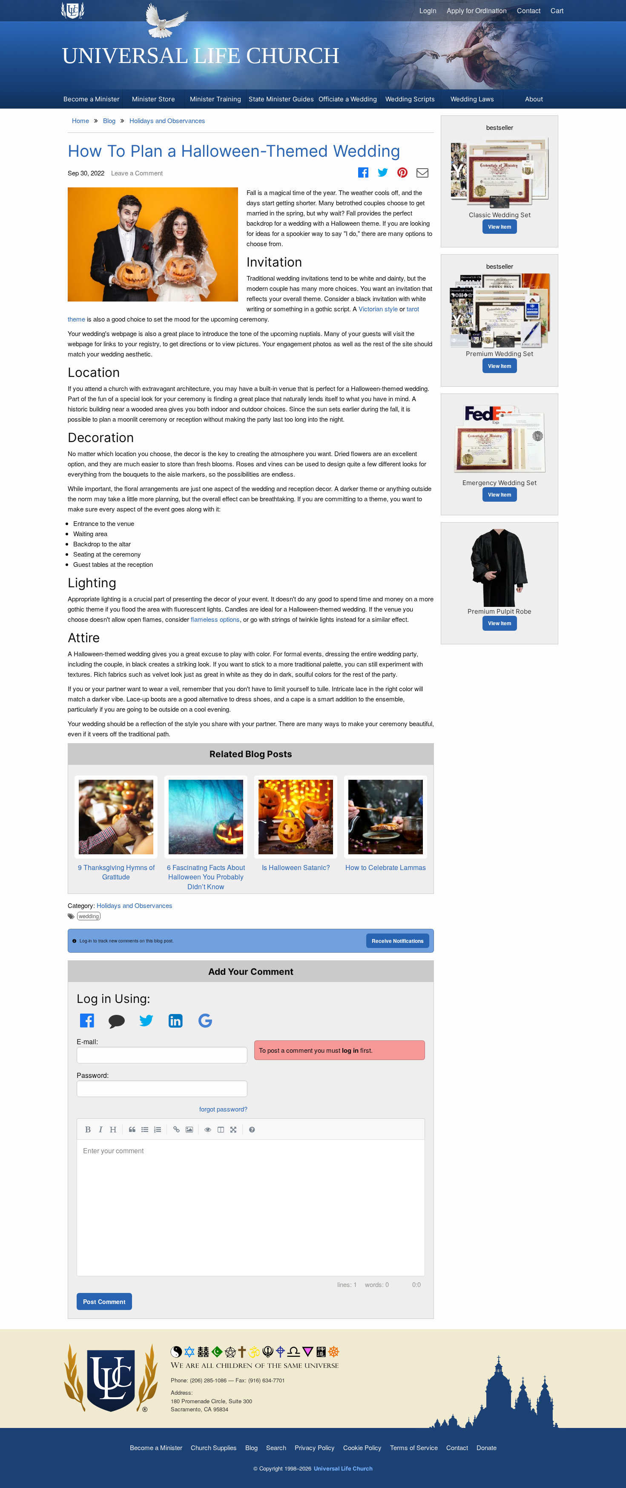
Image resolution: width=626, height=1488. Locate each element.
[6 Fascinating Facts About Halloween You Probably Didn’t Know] (205, 817)
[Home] (73, 10)
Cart (557, 10)
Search (276, 1447)
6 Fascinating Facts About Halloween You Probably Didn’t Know (206, 876)
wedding (89, 916)
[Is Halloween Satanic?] (295, 817)
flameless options (215, 619)
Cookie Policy (362, 1447)
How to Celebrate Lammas (385, 867)
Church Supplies (214, 1447)
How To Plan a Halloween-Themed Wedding (234, 151)
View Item (499, 226)
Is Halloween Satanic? (296, 867)
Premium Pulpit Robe (499, 611)
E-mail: (87, 1041)
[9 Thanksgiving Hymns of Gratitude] (116, 817)
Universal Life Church (200, 55)
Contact (528, 10)
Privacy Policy (315, 1447)
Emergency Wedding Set (499, 483)
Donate (487, 1447)
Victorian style (378, 308)
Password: (93, 1075)
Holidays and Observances (134, 905)
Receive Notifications (398, 941)
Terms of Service (414, 1447)
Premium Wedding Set (499, 354)
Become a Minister (156, 1447)
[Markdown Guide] (252, 1129)
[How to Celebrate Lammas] (385, 817)
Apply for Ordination (477, 10)
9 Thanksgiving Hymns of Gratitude (116, 872)
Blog (251, 1447)
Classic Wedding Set (500, 215)
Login (427, 10)
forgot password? (223, 1108)
